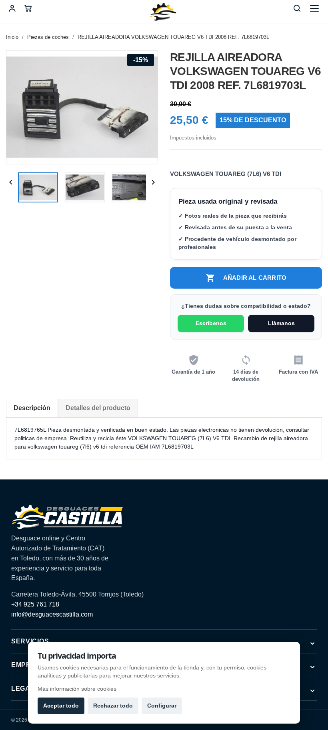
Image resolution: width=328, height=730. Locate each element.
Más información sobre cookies (77, 689)
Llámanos (281, 323)
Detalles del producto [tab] (98, 407)
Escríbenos (211, 323)
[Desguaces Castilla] (164, 12)
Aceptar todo (61, 705)
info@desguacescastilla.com (52, 614)
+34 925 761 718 (35, 604)
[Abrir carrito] (28, 8)
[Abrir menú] (314, 8)
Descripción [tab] (32, 407)
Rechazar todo (113, 705)
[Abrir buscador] (296, 8)
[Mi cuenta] (12, 8)
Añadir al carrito (246, 278)
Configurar (161, 705)
